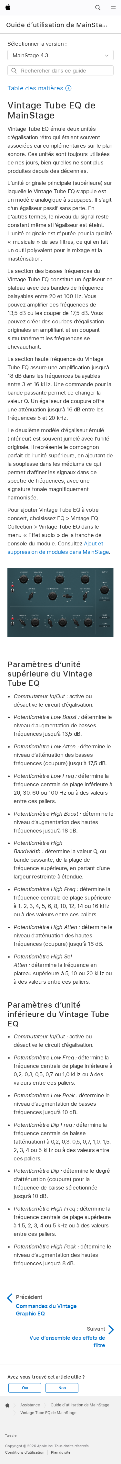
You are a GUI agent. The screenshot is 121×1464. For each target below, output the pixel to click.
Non (62, 1388)
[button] (98, 8)
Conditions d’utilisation (24, 1452)
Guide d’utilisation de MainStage (58, 25)
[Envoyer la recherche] (14, 70)
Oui (25, 1388)
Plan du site (60, 1452)
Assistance (30, 1405)
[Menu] (113, 8)
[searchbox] (60, 70)
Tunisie (10, 1435)
